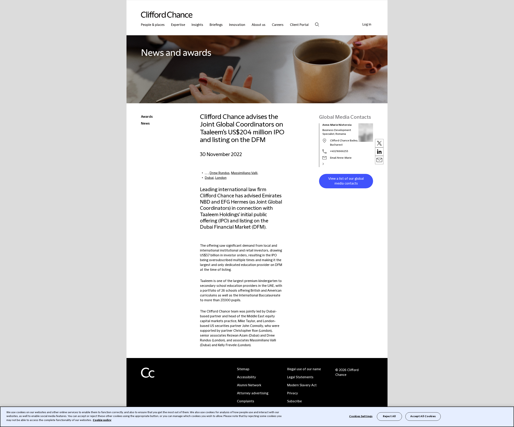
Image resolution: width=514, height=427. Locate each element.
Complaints (245, 401)
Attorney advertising (252, 393)
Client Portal (299, 25)
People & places (153, 25)
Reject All (389, 416)
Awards (147, 117)
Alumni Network (249, 385)
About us (258, 25)
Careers (278, 25)
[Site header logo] (248, 14)
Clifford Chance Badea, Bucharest (344, 142)
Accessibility (246, 377)
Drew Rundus (219, 173)
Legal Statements (300, 377)
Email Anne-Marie (341, 157)
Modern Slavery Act (302, 385)
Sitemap (243, 369)
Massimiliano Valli (244, 173)
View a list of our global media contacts (346, 181)
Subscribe (294, 401)
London (220, 178)
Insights (197, 25)
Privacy (292, 393)
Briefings (216, 25)
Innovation (237, 25)
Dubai (209, 178)
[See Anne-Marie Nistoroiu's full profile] (327, 163)
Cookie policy (102, 420)
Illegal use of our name (304, 369)
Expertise (178, 25)
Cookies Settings (360, 416)
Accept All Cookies (423, 416)
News (145, 123)
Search (317, 24)
